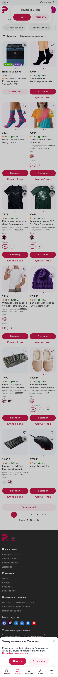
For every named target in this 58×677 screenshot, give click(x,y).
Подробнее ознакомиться (15, 653)
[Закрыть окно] (54, 640)
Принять (17, 661)
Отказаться (39, 661)
